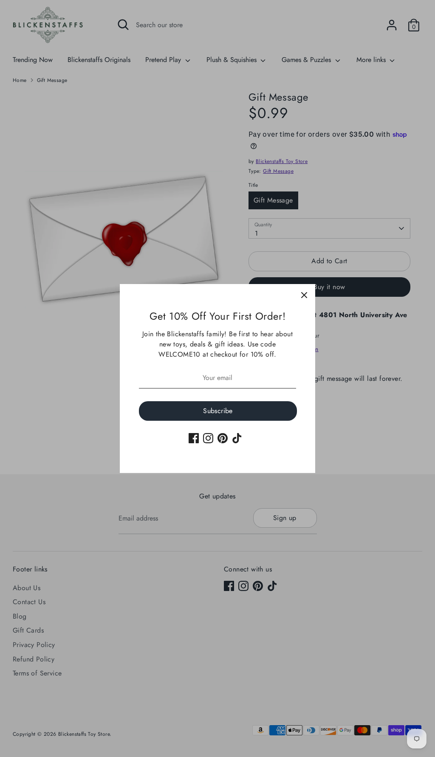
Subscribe (218, 411)
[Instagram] (208, 438)
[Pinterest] (223, 438)
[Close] (304, 295)
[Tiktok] (237, 438)
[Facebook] (194, 438)
